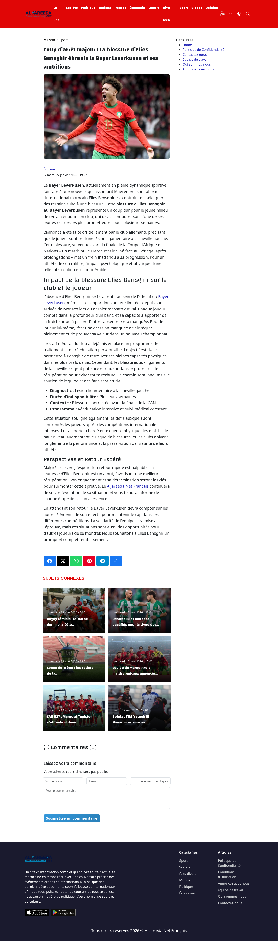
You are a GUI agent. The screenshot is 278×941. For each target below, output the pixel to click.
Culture (154, 8)
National (105, 8)
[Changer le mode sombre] (239, 14)
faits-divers (187, 873)
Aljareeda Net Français (128, 486)
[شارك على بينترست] (89, 561)
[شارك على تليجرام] (102, 561)
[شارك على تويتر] (63, 561)
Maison (49, 40)
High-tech (167, 14)
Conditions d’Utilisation (227, 874)
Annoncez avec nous (198, 69)
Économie (137, 8)
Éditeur (49, 169)
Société (72, 8)
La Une (56, 14)
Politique (88, 8)
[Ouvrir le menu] (230, 14)
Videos (196, 8)
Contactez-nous (195, 54)
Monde (121, 8)
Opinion (212, 8)
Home (187, 45)
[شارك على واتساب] (76, 561)
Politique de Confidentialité (203, 49)
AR (222, 14)
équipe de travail (195, 59)
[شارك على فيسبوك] (50, 561)
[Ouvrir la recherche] (248, 14)
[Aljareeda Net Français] (38, 14)
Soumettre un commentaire (71, 818)
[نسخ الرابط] (116, 561)
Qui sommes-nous (197, 64)
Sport (183, 8)
